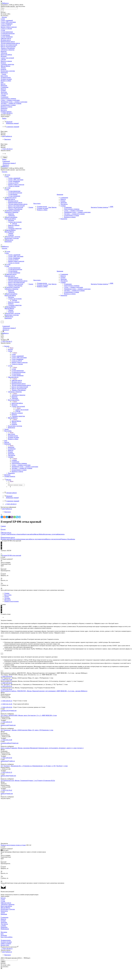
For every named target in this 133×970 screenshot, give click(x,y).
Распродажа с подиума (50, 534)
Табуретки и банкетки (18, 395)
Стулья (14, 369)
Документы (4, 924)
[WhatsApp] (14, 517)
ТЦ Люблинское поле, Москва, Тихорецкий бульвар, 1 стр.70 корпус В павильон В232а (28, 780)
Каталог (10, 349)
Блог (2, 933)
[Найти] (2, 10)
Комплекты (61, 534)
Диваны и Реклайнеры (68, 539)
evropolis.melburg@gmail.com (9, 743)
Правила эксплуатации (11, 601)
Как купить (11, 434)
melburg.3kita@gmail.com (8, 775)
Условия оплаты (6, 940)
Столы (14, 354)
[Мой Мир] (7, 517)
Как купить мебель (6, 937)
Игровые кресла (6, 539)
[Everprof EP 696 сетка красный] (11, 555)
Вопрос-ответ (5, 945)
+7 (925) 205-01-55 (6, 686)
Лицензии (4, 922)
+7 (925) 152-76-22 (6, 689)
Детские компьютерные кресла (20, 539)
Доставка (7, 598)
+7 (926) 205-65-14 (6, 701)
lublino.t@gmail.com (7, 793)
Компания (11, 447)
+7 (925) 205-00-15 (6, 113)
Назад (11, 348)
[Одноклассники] (4, 517)
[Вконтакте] (5, 153)
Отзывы (6, 593)
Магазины (7, 599)
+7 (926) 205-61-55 (6, 676)
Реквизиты (4, 927)
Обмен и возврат (6, 943)
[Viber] (12, 517)
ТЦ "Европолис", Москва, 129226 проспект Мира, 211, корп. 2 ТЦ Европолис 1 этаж (27, 730)
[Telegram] (19, 517)
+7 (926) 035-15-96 (6, 679)
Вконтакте (7, 139)
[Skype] (17, 517)
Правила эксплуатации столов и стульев (13, 845)
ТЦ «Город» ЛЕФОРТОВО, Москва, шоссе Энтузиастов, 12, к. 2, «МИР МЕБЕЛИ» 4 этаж (29, 715)
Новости (3, 919)
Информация (5, 929)
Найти (3, 961)
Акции (3, 912)
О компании (4, 917)
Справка (14, 460)
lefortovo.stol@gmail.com (8, 725)
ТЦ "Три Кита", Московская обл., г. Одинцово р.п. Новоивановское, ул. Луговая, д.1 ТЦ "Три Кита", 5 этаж (34, 766)
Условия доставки (6, 942)
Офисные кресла (17, 380)
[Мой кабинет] (1, 324)
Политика (4, 935)
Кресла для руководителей (38, 539)
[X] (9, 517)
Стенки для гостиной (21, 409)
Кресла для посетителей (53, 539)
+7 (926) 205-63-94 (6, 707)
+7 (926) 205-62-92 (6, 683)
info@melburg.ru (7, 136)
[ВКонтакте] (2, 517)
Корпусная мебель (17, 403)
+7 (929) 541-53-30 (6, 704)
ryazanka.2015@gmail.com (8, 710)
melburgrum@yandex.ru (8, 761)
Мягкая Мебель (16, 421)
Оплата (6, 596)
